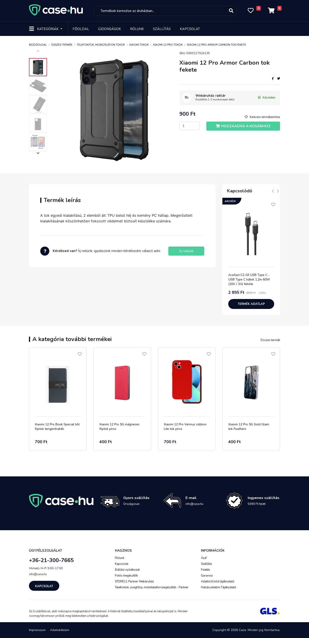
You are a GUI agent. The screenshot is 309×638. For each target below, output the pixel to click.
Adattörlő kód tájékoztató (217, 581)
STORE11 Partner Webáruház (134, 581)
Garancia (207, 576)
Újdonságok (109, 29)
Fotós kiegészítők (126, 576)
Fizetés (205, 570)
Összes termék (61, 45)
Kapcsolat (190, 29)
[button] (38, 154)
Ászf (204, 558)
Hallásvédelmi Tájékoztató (218, 587)
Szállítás (162, 29)
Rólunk (137, 29)
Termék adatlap (251, 304)
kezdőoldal (38, 45)
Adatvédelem (59, 630)
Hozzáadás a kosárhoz (246, 126)
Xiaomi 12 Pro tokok (168, 45)
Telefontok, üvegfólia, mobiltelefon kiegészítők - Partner (151, 587)
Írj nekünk (186, 251)
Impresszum (37, 630)
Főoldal (81, 29)
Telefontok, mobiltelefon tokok (101, 45)
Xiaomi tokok (139, 45)
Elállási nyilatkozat (127, 570)
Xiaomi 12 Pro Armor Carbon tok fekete (216, 45)
